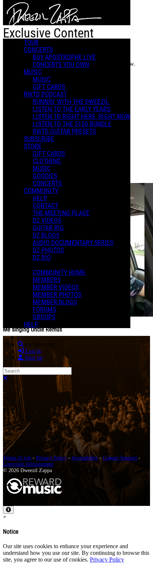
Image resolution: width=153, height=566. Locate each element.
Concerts (38, 49)
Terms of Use (17, 458)
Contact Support (120, 458)
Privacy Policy (51, 458)
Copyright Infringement (28, 464)
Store (33, 146)
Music (33, 72)
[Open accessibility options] (8, 510)
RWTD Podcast (45, 94)
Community (41, 190)
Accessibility (84, 458)
